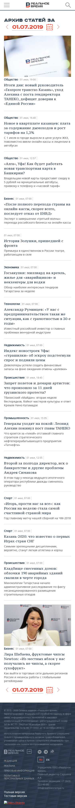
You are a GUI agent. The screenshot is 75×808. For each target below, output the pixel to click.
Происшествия (14, 377)
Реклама (9, 766)
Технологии (12, 303)
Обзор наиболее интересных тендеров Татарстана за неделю (34, 281)
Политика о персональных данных (19, 777)
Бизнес (9, 198)
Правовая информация (19, 770)
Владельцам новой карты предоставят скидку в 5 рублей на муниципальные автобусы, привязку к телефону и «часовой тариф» (37, 174)
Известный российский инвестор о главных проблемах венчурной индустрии (37, 320)
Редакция (10, 760)
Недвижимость (14, 345)
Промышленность (16, 418)
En (47, 760)
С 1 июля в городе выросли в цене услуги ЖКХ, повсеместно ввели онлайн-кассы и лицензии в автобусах (37, 134)
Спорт (8, 498)
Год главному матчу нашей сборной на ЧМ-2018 (37, 510)
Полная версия (14, 792)
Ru (40, 759)
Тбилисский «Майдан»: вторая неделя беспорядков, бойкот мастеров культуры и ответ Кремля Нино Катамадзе (37, 394)
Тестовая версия (15, 796)
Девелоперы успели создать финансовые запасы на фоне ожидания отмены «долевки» (37, 359)
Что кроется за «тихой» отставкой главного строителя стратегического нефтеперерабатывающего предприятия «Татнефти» (37, 434)
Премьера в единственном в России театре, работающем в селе (34, 247)
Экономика (11, 267)
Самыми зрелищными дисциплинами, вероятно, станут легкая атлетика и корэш (37, 543)
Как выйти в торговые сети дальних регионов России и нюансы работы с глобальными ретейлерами (36, 667)
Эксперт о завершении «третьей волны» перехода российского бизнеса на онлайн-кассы (37, 213)
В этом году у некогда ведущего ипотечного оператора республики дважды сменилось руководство (36, 474)
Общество (11, 79)
